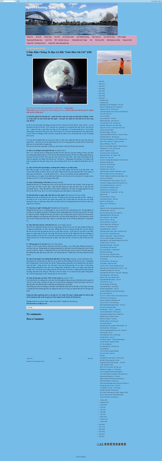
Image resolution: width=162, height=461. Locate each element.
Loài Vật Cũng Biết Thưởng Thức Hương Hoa (111, 371)
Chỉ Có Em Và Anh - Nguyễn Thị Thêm (109, 254)
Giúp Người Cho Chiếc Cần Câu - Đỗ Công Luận (112, 358)
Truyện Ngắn (48, 37)
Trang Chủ (30, 37)
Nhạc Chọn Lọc (96, 37)
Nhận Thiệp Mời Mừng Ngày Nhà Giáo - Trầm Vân (112, 305)
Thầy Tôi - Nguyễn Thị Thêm (107, 150)
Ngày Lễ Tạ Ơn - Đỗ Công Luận (108, 203)
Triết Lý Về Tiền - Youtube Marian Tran (110, 233)
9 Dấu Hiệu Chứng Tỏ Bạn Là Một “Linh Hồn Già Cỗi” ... (114, 231)
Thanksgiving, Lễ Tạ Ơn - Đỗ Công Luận (110, 148)
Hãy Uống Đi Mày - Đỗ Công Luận (108, 328)
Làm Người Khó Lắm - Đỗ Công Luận (109, 346)
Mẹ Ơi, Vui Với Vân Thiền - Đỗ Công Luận (110, 367)
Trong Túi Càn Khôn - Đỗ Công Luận (109, 397)
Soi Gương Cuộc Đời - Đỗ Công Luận (109, 153)
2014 (100, 434)
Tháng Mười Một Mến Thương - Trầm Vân (110, 279)
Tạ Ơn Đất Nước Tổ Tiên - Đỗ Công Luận (110, 123)
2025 (100, 84)
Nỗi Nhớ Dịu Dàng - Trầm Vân (107, 210)
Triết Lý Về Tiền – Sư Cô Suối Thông (109, 302)
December (102, 100)
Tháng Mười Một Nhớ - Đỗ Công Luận (109, 215)
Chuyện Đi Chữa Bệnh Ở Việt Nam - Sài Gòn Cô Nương (113, 134)
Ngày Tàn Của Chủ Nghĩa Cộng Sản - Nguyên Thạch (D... (114, 146)
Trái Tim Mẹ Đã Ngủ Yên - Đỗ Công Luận (110, 311)
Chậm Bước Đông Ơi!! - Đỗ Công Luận (109, 137)
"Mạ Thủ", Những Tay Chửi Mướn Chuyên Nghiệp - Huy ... (114, 176)
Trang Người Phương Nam (34, 40)
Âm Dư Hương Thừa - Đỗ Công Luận (109, 275)
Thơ (91, 40)
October (102, 400)
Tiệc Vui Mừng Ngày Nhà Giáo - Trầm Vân (110, 185)
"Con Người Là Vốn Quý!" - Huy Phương (110, 387)
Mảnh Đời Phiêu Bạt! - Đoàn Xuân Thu (109, 120)
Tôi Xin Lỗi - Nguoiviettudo (107, 166)
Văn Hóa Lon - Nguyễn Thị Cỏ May (108, 226)
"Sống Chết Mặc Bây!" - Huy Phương (109, 286)
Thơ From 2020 (99, 40)
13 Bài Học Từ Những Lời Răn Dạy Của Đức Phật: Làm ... (114, 183)
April (101, 414)
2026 (100, 81)
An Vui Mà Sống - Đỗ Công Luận (108, 247)
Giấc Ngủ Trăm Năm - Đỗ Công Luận (109, 390)
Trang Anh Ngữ (127, 40)
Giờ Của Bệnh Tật (104, 348)
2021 (100, 93)
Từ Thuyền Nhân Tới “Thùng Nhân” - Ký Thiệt (111, 192)
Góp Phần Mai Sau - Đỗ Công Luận (108, 190)
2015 (100, 431)
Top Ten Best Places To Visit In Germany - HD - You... (113, 180)
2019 (100, 98)
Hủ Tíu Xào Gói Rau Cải (106, 293)
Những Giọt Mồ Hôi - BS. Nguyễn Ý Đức (110, 155)
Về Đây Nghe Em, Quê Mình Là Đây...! (109, 187)
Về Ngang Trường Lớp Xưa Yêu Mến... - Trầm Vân (112, 362)
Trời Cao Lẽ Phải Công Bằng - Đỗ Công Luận (111, 238)
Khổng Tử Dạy (103, 194)
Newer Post (29, 358)
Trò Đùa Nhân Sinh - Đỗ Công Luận (109, 261)
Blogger (84, 456)
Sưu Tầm (57, 37)
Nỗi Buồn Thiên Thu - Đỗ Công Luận (109, 321)
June (101, 409)
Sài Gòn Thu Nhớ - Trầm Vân (107, 353)
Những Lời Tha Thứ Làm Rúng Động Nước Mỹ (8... (112, 208)
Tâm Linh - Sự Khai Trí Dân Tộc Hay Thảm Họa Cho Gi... (114, 295)
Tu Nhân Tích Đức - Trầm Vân (107, 242)
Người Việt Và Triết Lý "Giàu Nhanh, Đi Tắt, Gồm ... (113, 127)
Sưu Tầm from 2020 (68, 37)
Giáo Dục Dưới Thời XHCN (107, 130)
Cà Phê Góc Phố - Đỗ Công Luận (108, 298)
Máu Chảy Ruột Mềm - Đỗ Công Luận (109, 381)
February (102, 419)
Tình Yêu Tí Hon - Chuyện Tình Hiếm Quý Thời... (112, 265)
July (101, 407)
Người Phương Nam (40, 7)
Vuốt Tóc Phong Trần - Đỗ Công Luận (109, 224)
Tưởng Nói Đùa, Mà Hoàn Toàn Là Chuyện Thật (111, 314)
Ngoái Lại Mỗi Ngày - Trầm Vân (108, 143)
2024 (100, 86)
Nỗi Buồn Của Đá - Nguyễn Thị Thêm (109, 316)
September (103, 402)
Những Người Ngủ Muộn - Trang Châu (109, 245)
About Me (38, 37)
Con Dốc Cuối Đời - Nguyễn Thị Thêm (109, 341)
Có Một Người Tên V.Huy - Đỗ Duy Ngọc (110, 335)
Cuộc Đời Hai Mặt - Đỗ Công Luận (108, 284)
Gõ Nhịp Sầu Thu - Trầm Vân (107, 337)
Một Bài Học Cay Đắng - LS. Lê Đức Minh (110, 369)
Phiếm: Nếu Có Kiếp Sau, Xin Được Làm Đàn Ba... (112, 141)
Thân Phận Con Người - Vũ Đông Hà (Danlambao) (112, 339)
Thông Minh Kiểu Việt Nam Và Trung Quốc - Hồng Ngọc (114, 272)
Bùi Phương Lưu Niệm (113, 40)
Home (60, 358)
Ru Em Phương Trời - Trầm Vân (108, 118)
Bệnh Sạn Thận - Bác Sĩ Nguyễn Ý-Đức (109, 277)
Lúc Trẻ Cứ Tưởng (104, 116)
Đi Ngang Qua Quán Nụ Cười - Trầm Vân (110, 385)
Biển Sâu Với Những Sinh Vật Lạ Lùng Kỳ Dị (111, 107)
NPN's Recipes (122, 37)
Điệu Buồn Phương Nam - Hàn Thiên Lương (111, 125)
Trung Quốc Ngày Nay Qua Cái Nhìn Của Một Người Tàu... (114, 111)
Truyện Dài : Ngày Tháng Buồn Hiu (58, 43)
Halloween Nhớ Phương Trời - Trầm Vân (110, 376)
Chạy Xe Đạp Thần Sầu (105, 323)
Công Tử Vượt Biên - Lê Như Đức (108, 222)
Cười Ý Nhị (48, 40)
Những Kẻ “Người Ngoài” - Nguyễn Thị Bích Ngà (112, 236)
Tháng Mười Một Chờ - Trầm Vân (108, 229)
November (103, 102)
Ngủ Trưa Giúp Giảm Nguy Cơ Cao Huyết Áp (111, 213)
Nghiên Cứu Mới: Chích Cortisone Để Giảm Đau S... (112, 378)
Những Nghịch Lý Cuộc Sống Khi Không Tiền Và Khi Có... (114, 240)
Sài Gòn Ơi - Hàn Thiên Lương (107, 164)
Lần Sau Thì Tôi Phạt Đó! (106, 178)
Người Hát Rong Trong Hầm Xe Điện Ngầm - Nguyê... (113, 171)
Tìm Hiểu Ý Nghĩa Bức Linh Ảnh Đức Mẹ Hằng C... (112, 291)
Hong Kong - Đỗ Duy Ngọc (106, 162)
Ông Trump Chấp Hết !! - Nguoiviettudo (110, 249)
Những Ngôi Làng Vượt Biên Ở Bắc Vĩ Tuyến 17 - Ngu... (114, 268)
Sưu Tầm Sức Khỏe (109, 37)
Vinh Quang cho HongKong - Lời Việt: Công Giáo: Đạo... (114, 139)
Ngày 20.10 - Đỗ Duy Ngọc (106, 201)
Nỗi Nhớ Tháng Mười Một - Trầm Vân (109, 288)
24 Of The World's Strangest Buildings (109, 351)
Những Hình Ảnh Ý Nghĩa (79, 40)
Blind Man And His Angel (106, 252)
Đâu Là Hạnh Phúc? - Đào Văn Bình (109, 217)
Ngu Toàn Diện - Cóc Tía (106, 332)
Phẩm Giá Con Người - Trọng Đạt (108, 318)
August (102, 404)
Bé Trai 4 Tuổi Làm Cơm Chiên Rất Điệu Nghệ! (111, 394)
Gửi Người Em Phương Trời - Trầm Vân (110, 270)
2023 (100, 88)
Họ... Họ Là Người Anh (105, 344)
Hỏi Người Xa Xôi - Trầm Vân (107, 169)
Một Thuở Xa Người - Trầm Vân (108, 132)
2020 (100, 95)
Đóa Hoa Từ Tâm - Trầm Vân (107, 219)
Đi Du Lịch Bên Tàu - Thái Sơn (107, 196)
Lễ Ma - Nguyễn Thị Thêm (106, 364)
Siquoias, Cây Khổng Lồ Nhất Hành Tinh (110, 300)
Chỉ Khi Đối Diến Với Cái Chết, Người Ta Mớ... (111, 256)
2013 (100, 436)
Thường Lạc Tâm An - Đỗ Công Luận (109, 109)
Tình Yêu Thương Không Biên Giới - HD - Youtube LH (113, 330)
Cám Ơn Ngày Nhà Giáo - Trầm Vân (109, 199)
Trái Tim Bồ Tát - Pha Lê (106, 282)
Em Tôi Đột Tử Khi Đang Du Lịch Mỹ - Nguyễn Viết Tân (114, 392)
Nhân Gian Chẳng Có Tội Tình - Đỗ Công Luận (111, 173)
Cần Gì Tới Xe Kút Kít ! (106, 114)
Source (75, 301)
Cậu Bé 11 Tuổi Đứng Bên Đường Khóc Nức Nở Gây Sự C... (114, 160)
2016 (100, 429)
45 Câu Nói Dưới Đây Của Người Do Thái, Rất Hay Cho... (114, 374)
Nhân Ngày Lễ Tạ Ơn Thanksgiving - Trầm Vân (111, 104)
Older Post (90, 358)
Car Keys (102, 206)
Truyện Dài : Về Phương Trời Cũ (36, 43)
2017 (100, 427)
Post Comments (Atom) (38, 361)
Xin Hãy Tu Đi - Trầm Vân (106, 157)
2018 (100, 424)
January (102, 421)
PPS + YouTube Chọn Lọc (61, 40)
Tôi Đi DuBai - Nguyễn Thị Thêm (108, 263)
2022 (100, 91)
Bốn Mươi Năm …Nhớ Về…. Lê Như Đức (110, 309)
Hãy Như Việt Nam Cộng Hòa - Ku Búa (109, 360)
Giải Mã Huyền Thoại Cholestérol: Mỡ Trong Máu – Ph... (114, 325)
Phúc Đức (102, 355)
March (102, 416)
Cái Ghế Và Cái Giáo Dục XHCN (108, 307)
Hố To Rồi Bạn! (104, 259)
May (101, 412)
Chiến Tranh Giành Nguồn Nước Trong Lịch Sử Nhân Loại (114, 383)
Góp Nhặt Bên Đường (83, 37)
